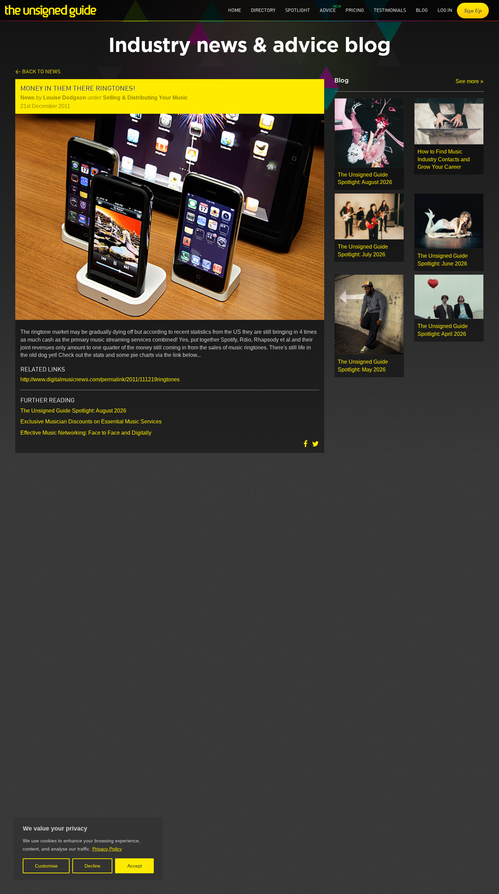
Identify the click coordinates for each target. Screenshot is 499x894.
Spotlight (297, 10)
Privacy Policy (107, 849)
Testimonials (390, 10)
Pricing (355, 10)
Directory (263, 10)
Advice (328, 10)
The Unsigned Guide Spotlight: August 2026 (73, 411)
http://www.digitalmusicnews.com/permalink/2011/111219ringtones (100, 379)
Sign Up (473, 10)
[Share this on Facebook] (306, 443)
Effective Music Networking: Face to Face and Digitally (85, 433)
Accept (134, 866)
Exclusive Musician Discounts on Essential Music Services (91, 421)
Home (234, 10)
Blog (422, 10)
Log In (445, 10)
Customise (46, 866)
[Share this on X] (315, 443)
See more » (469, 81)
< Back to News (37, 71)
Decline (92, 866)
